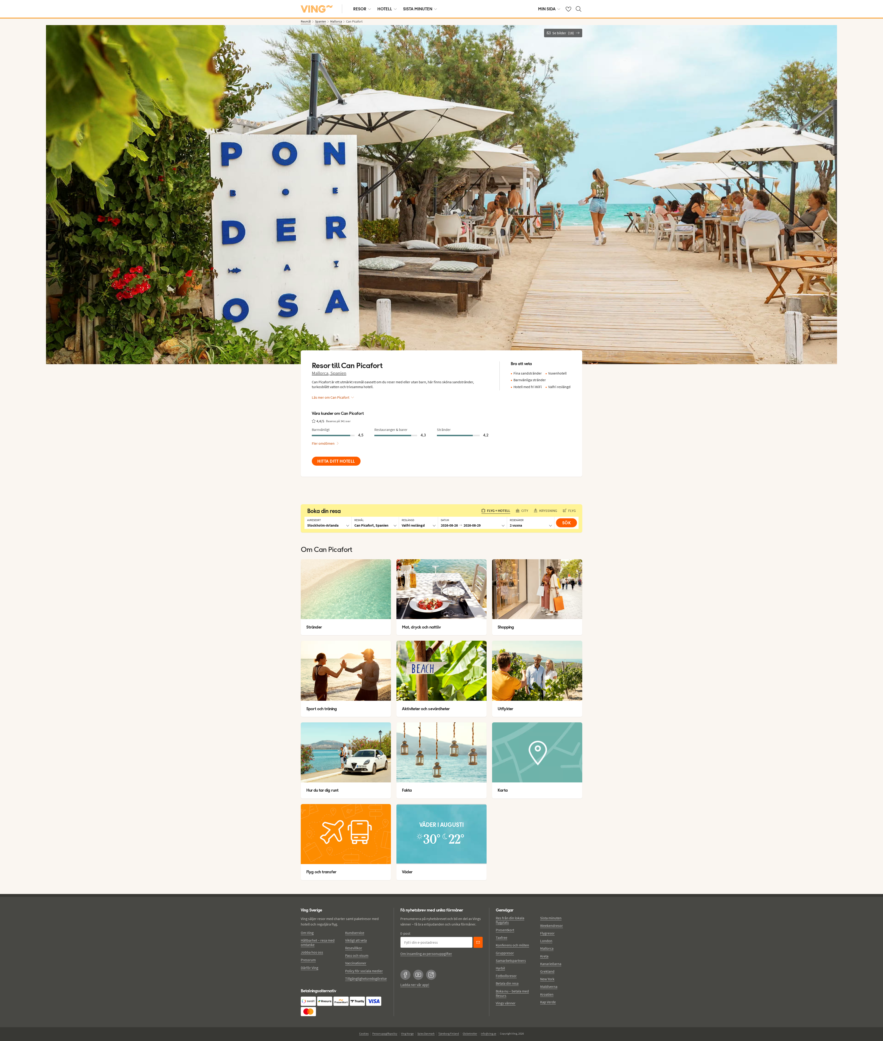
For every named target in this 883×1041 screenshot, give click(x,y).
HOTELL (384, 9)
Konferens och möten (512, 945)
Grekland (547, 971)
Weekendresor (551, 925)
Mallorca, (321, 373)
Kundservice (354, 932)
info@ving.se (488, 1033)
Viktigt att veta (356, 940)
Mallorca (546, 948)
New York (547, 979)
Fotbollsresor (506, 975)
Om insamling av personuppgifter (426, 953)
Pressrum (308, 959)
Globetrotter (470, 1033)
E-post (405, 933)
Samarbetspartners (511, 960)
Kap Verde (548, 1002)
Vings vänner (506, 1003)
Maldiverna (548, 986)
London (546, 940)
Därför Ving (309, 967)
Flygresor (547, 933)
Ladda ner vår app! (414, 984)
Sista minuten (551, 918)
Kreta (544, 956)
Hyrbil (500, 968)
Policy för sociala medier (364, 971)
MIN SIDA (547, 9)
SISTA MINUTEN (417, 9)
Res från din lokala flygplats (510, 920)
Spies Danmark (426, 1033)
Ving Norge (407, 1033)
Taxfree (501, 937)
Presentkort (505, 930)
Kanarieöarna (550, 963)
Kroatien (546, 994)
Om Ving (307, 932)
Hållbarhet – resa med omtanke (318, 942)
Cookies (364, 1033)
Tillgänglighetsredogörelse (366, 978)
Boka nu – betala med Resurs (512, 993)
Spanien (338, 373)
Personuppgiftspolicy (384, 1033)
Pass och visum (356, 955)
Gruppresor (505, 953)
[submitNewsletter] (478, 942)
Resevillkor (353, 948)
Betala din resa (507, 983)
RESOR (359, 9)
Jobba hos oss (312, 952)
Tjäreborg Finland (448, 1033)
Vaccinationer (355, 963)
